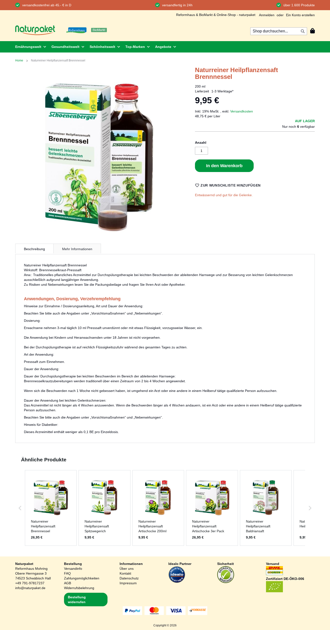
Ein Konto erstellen (300, 15)
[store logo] (35, 30)
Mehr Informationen (77, 249)
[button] (20, 508)
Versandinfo (73, 568)
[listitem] (51, 508)
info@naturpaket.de (30, 588)
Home (19, 60)
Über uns (127, 568)
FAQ (67, 573)
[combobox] (278, 31)
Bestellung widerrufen (77, 599)
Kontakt (125, 573)
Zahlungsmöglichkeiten (81, 578)
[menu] (165, 46)
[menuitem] (29, 46)
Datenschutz (129, 578)
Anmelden (266, 15)
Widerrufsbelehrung (79, 588)
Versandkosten (241, 111)
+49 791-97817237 (29, 583)
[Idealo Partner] (176, 582)
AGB (67, 583)
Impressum (128, 583)
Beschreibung (34, 249)
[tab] (34, 248)
